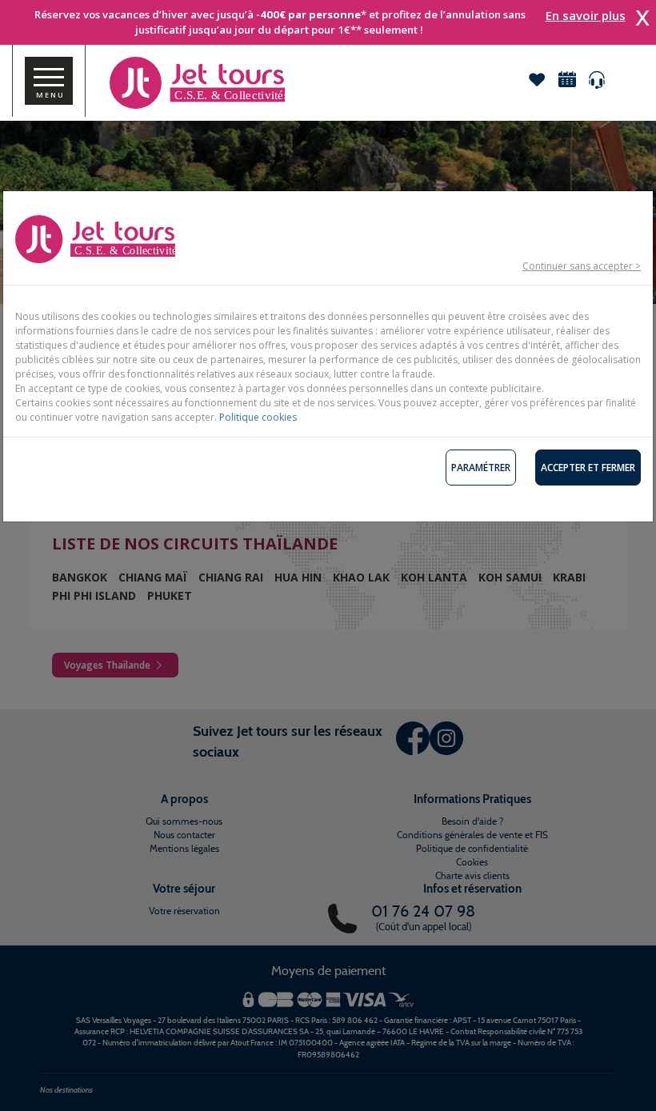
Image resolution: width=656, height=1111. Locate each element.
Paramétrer (480, 467)
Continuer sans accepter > (581, 266)
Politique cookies (258, 417)
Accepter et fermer (588, 467)
